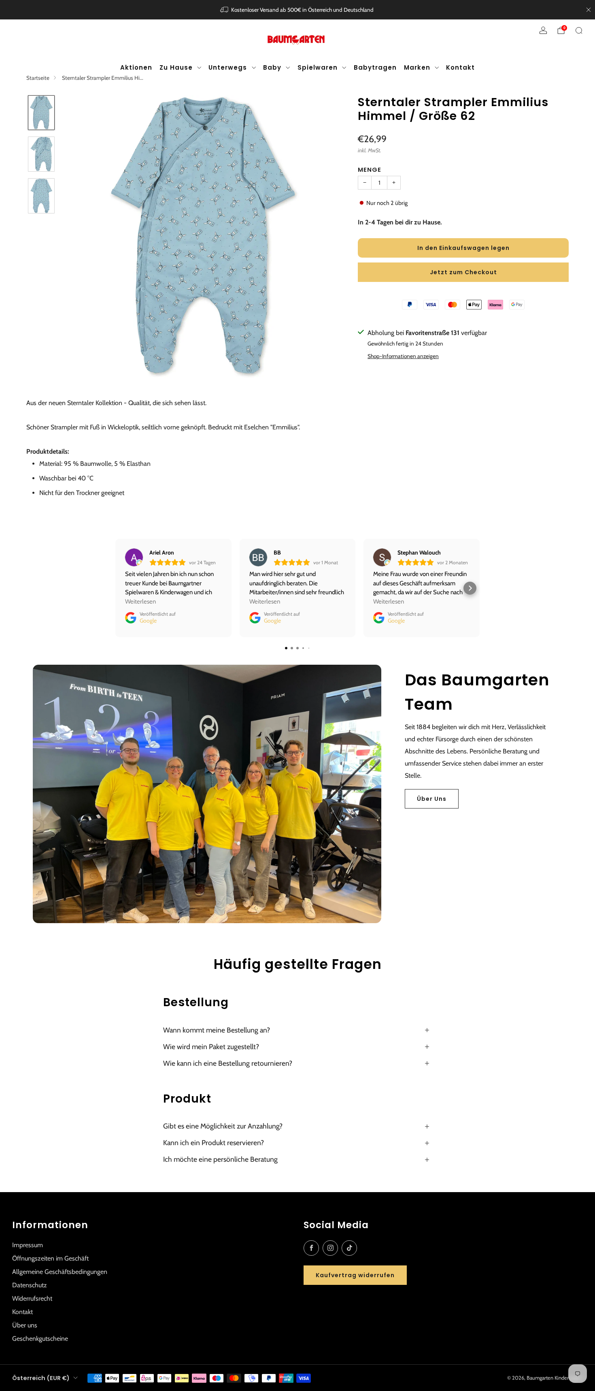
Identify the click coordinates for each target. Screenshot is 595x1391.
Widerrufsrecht (32, 1298)
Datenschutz (29, 1285)
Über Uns (431, 799)
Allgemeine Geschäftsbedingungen (59, 1272)
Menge (369, 169)
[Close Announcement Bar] (588, 9)
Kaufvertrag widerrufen (355, 1275)
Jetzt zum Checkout (463, 272)
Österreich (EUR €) (41, 1378)
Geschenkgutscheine (40, 1338)
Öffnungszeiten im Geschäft (50, 1258)
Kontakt (460, 67)
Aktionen (136, 67)
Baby (272, 67)
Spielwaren (318, 67)
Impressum (27, 1245)
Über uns (24, 1325)
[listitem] (297, 9)
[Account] (543, 30)
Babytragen (375, 67)
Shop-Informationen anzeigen (403, 356)
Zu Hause (176, 67)
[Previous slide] (78, 236)
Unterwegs (227, 67)
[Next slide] (329, 236)
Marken (417, 67)
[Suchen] (579, 30)
